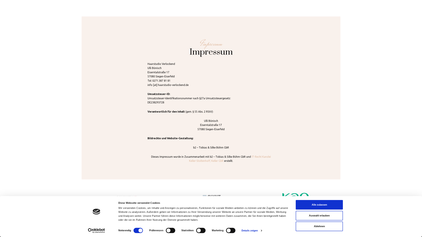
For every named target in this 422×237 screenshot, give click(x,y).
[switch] (170, 230)
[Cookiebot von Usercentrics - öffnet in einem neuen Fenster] (96, 230)
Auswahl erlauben (319, 215)
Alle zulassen (319, 204)
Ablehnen (319, 226)
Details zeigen (249, 230)
